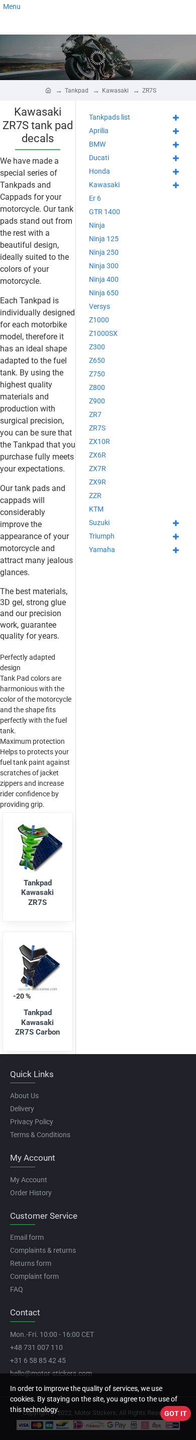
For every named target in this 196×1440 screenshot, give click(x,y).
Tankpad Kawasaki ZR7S (37, 892)
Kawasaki (115, 90)
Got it (175, 1413)
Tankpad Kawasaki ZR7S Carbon (37, 1022)
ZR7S (149, 90)
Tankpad (76, 90)
